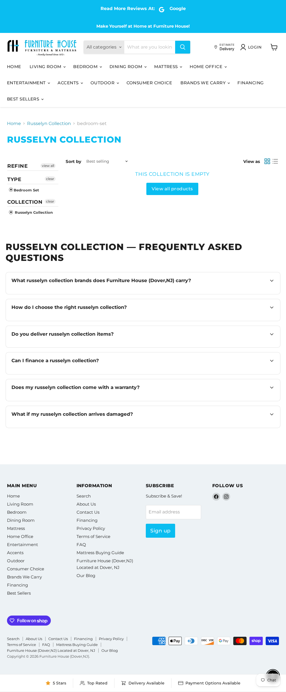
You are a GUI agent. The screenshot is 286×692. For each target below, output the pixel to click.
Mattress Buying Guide (100, 552)
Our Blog (86, 575)
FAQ (81, 544)
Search (84, 496)
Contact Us (88, 512)
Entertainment (27, 82)
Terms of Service (93, 536)
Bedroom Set (26, 190)
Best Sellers (23, 99)
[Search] (182, 47)
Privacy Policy (91, 528)
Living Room (46, 66)
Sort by (73, 161)
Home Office (206, 66)
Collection (24, 202)
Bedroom (86, 66)
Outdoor (103, 82)
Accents (69, 82)
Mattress (166, 66)
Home (14, 66)
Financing (250, 82)
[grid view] (267, 161)
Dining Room (126, 66)
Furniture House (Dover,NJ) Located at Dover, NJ (51, 650)
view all (48, 166)
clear (50, 179)
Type (14, 179)
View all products (172, 188)
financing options (60, 373)
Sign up (160, 531)
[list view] (275, 161)
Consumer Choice (149, 82)
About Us (86, 504)
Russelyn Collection (49, 123)
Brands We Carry (203, 82)
